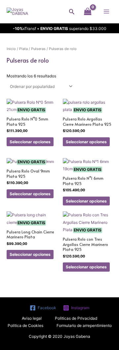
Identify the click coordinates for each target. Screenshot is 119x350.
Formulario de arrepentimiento (84, 325)
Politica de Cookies (25, 325)
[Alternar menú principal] (106, 11)
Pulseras (38, 48)
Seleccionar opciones (30, 141)
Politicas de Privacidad (76, 318)
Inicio (11, 48)
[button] (71, 11)
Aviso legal (32, 318)
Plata (23, 48)
